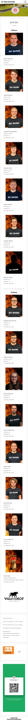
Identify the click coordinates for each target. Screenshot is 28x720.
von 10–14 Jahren (13, 621)
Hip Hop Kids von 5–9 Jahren (12, 625)
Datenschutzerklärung (14, 719)
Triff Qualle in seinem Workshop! (12, 628)
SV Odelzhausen (8, 2)
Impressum (14, 718)
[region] (14, 652)
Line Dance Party (8, 618)
